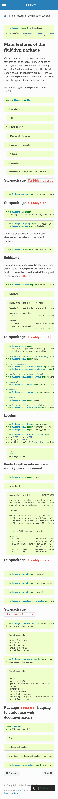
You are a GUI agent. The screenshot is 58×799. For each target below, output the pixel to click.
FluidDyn (31, 5)
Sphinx (19, 790)
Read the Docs (12, 793)
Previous (13, 773)
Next (47, 773)
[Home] (5, 15)
